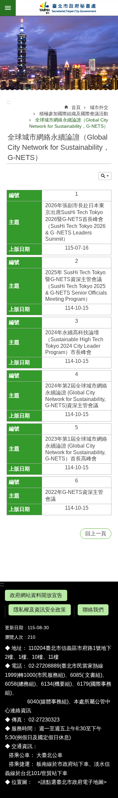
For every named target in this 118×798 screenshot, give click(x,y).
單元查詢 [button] (104, 176)
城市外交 (99, 107)
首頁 (76, 107)
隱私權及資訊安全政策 (39, 609)
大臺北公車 (49, 755)
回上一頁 (95, 533)
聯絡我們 (93, 609)
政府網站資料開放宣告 (36, 595)
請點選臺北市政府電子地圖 (72, 782)
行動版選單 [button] (8, 8)
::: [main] (8, 102)
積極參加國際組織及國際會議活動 (73, 113)
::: (2, 584)
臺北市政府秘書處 (67, 8)
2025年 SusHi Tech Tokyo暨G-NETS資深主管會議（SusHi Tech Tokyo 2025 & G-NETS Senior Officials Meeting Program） (76, 286)
